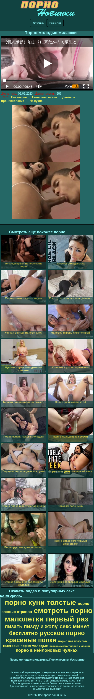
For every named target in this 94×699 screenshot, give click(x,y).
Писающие (19, 97)
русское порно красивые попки (45, 637)
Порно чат (55, 23)
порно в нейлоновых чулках (47, 650)
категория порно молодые (25, 646)
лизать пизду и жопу (31, 626)
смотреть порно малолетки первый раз (49, 614)
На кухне (36, 101)
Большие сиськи (44, 97)
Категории (38, 23)
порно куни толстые (40, 602)
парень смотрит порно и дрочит (70, 646)
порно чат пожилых (72, 641)
